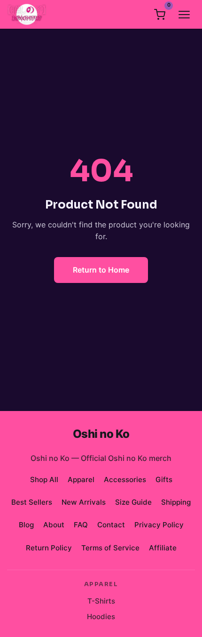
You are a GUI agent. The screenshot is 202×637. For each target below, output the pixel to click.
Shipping (176, 502)
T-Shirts (101, 601)
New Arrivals (84, 502)
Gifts (163, 479)
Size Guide (133, 502)
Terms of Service (110, 547)
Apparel (81, 479)
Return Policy (49, 547)
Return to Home (101, 269)
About (53, 524)
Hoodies (101, 616)
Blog (26, 524)
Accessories (125, 479)
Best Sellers (31, 502)
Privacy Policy (159, 524)
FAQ (81, 524)
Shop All (44, 479)
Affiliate (163, 547)
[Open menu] (184, 14)
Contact (111, 524)
